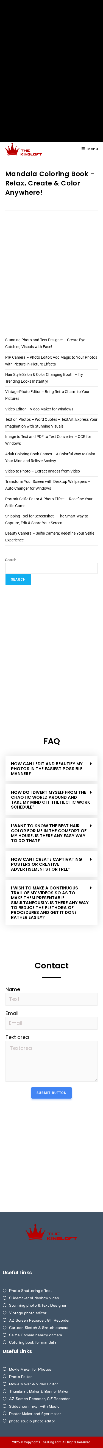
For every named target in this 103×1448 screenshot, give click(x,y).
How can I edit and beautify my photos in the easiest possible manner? (47, 768)
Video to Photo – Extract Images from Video (42, 471)
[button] (51, 768)
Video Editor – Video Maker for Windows (39, 409)
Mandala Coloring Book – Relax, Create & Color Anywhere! (50, 183)
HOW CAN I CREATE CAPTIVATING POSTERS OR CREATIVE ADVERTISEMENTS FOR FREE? (46, 864)
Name (12, 989)
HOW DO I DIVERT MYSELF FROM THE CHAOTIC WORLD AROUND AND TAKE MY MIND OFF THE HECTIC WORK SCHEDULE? (50, 799)
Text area (17, 1037)
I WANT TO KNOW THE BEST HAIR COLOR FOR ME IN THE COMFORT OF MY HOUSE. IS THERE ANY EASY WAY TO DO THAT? (49, 833)
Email (11, 1013)
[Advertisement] (51, 54)
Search (10, 560)
